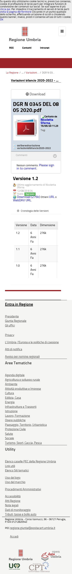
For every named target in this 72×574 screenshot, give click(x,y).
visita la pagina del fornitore (15, 11)
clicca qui (5, 9)
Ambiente (11, 384)
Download (37, 94)
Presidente (12, 316)
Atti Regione (12, 501)
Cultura (9, 393)
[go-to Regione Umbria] (25, 29)
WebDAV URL (22, 200)
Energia (10, 402)
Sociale (9, 438)
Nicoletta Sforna (47, 121)
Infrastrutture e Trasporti (20, 407)
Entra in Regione (19, 304)
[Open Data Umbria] (51, 555)
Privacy (9, 335)
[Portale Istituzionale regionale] (20, 555)
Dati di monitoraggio (18, 510)
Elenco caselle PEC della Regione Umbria (30, 461)
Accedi (14, 536)
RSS (11, 47)
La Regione (12, 72)
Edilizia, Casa (13, 398)
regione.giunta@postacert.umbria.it (32, 528)
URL (52, 197)
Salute (9, 434)
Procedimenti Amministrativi (23, 489)
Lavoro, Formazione (17, 416)
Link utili (10, 466)
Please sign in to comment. (35, 166)
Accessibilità (13, 496)
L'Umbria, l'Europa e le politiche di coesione (32, 342)
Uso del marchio (15, 482)
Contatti (26, 47)
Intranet (44, 47)
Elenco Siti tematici (17, 470)
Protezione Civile (15, 429)
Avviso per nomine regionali (22, 356)
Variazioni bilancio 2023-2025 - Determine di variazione (32, 72)
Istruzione (11, 411)
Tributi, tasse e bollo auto (20, 514)
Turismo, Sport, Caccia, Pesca (23, 443)
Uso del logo (12, 477)
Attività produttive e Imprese (23, 389)
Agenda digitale (15, 375)
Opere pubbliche (15, 420)
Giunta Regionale (15, 321)
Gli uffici (10, 325)
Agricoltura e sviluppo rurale (22, 380)
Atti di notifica (13, 349)
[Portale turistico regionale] (14, 566)
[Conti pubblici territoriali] (39, 566)
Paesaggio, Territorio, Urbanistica (26, 425)
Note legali (11, 505)
